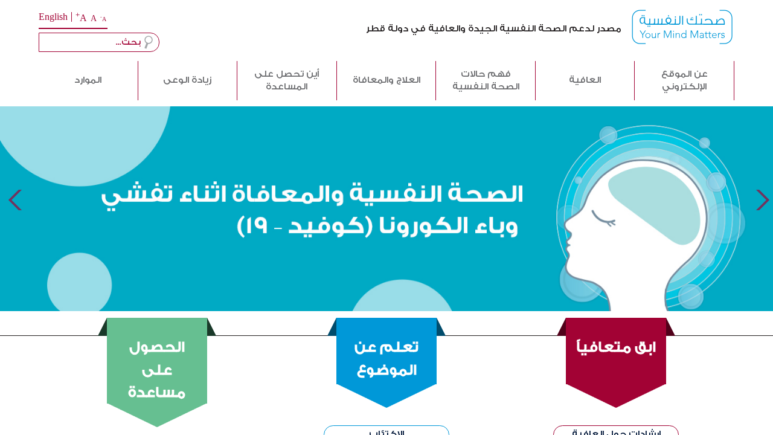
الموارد (87, 80)
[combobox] (99, 42)
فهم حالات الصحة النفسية (485, 80)
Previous (11, 200)
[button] (148, 42)
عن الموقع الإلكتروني (684, 80)
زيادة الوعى (187, 80)
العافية (585, 80)
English (53, 17)
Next (761, 200)
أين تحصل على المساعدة (286, 80)
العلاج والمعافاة (386, 80)
